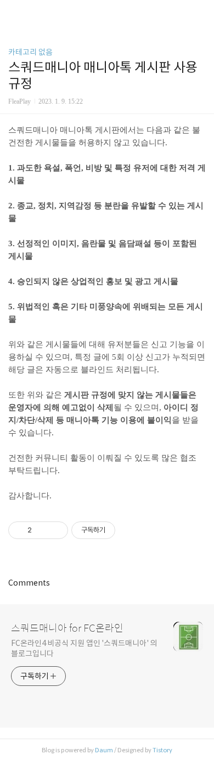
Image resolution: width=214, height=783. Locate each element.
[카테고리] (13, 12)
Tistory (162, 750)
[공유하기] (42, 530)
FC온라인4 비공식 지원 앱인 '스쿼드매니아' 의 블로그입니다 (84, 648)
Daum (104, 750)
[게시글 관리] (56, 530)
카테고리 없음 (30, 52)
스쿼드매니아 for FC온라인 (67, 628)
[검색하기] (200, 12)
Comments (29, 583)
